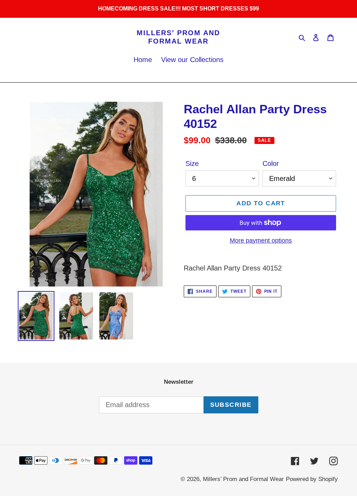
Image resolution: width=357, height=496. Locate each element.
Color (271, 163)
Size (192, 163)
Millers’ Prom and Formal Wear (178, 37)
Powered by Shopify (312, 479)
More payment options (261, 240)
